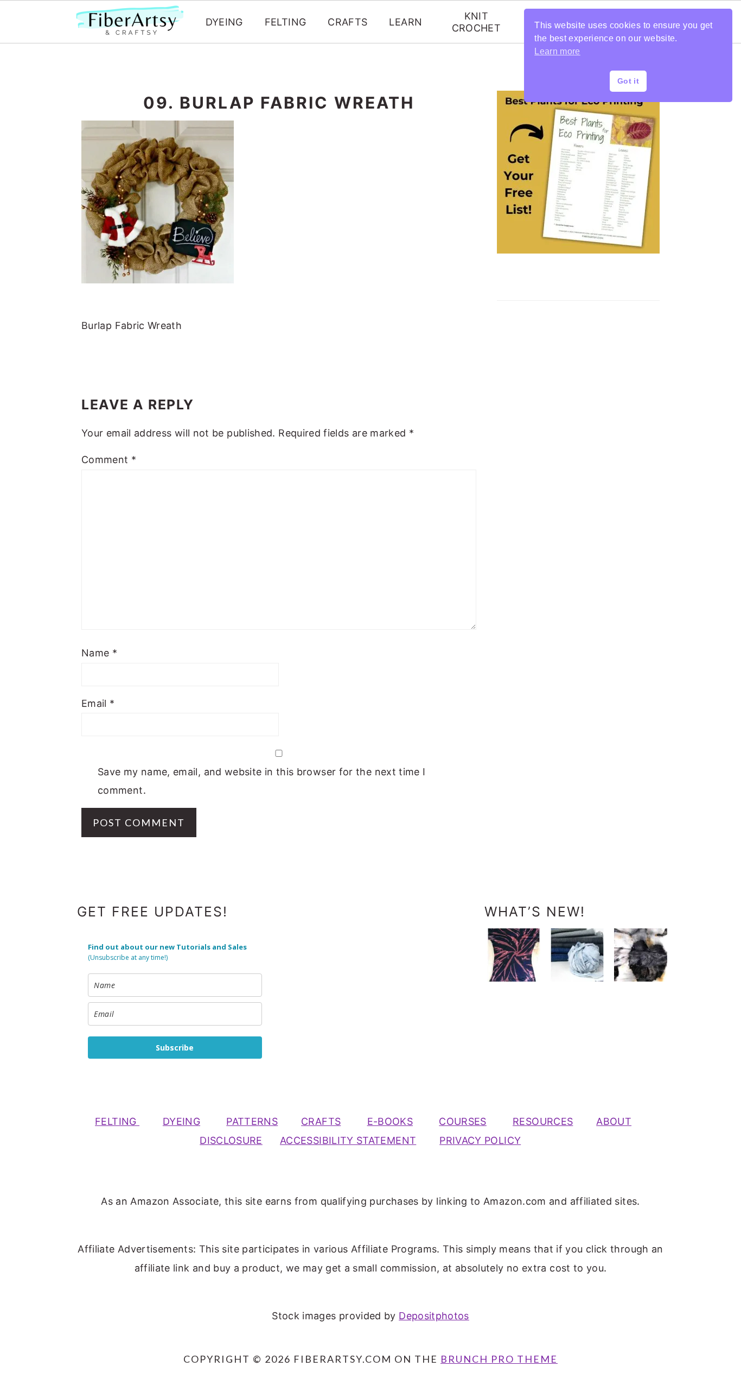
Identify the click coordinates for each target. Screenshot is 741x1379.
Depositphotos (434, 1315)
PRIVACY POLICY (480, 1140)
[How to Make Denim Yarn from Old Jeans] (577, 955)
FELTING (285, 22)
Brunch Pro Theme (499, 1359)
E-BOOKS (390, 1121)
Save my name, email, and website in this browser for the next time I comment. (261, 781)
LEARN (405, 22)
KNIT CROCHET (476, 22)
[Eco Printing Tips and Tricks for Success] (640, 955)
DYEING (224, 22)
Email (98, 703)
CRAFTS (347, 22)
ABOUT (613, 1121)
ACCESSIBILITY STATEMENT (348, 1140)
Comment (108, 459)
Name (99, 653)
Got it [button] (628, 81)
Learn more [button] (557, 51)
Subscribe (175, 1047)
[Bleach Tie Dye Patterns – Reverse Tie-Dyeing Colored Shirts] (513, 955)
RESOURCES (543, 1121)
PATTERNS (252, 1121)
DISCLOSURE (231, 1140)
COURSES (463, 1121)
